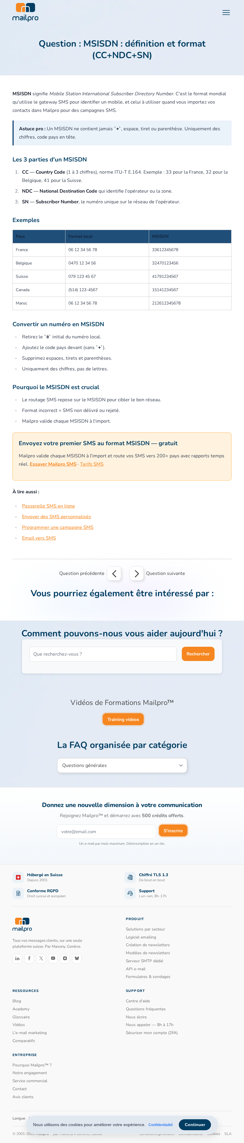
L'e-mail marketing (29, 1033)
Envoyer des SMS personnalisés (56, 516)
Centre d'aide (138, 1001)
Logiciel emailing (141, 937)
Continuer (195, 1124)
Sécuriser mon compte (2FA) (152, 1033)
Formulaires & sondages (148, 976)
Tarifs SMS (92, 464)
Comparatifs (23, 1041)
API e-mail (136, 969)
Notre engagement (29, 1073)
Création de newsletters (148, 945)
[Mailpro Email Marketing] (22, 925)
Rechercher (198, 654)
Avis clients (23, 1097)
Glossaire (21, 1017)
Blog (16, 1001)
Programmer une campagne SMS (57, 527)
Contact (19, 1089)
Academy (20, 1009)
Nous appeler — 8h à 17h (149, 1025)
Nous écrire (136, 1017)
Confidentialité (160, 1125)
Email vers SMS (39, 538)
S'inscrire (173, 831)
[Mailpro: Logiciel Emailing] (25, 12)
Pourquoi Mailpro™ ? (31, 1065)
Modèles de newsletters (148, 953)
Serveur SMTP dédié (144, 961)
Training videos (123, 719)
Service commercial (29, 1081)
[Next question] (136, 573)
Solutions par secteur (145, 929)
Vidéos (18, 1025)
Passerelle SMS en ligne (48, 506)
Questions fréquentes (146, 1009)
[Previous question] (114, 573)
